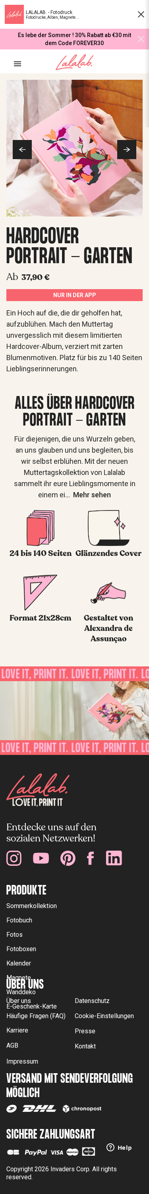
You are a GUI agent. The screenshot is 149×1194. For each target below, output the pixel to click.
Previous (22, 149)
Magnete (18, 977)
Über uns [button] (18, 1001)
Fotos (14, 934)
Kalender (18, 963)
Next (126, 149)
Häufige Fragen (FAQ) (36, 1016)
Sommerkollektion (31, 906)
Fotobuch (19, 920)
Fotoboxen (21, 949)
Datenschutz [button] (92, 1001)
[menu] (17, 64)
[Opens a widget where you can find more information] (119, 1148)
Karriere (17, 1030)
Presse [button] (85, 1031)
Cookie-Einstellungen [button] (104, 1016)
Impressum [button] (22, 1061)
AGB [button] (12, 1045)
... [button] (88, 495)
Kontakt (85, 1046)
